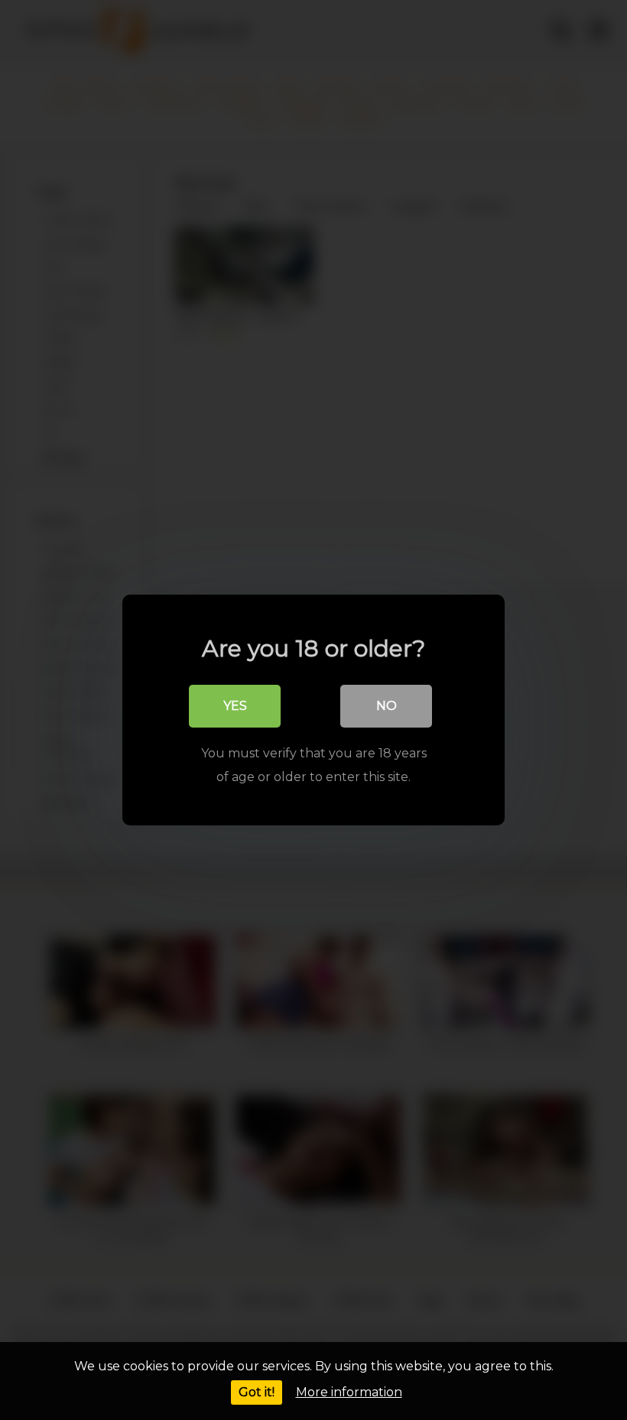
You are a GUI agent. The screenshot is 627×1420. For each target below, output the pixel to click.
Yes (235, 706)
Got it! (257, 1392)
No (386, 706)
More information (349, 1392)
